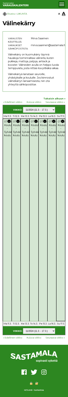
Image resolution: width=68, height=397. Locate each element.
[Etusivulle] (30, 4)
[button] (62, 4)
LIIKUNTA (22, 13)
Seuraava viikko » (55, 102)
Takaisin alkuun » (54, 98)
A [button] (59, 13)
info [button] (9, 121)
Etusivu (11, 13)
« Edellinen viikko (12, 102)
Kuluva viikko (34, 102)
